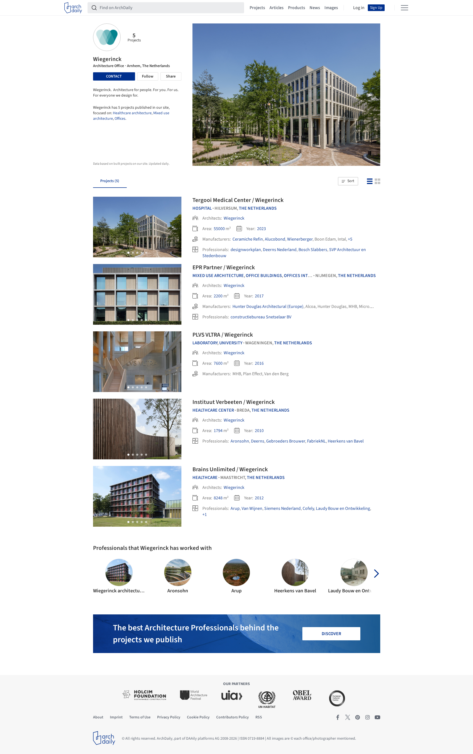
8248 (218, 498)
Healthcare (205, 478)
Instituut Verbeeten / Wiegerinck (233, 402)
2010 (259, 431)
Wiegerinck (234, 218)
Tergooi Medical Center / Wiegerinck (238, 200)
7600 (218, 363)
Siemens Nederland (282, 508)
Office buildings (264, 276)
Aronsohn (240, 441)
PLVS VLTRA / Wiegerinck (222, 335)
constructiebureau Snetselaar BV (261, 317)
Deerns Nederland (280, 250)
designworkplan (246, 250)
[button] (348, 181)
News (315, 8)
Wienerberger (300, 239)
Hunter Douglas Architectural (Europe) (267, 306)
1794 (218, 431)
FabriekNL (316, 441)
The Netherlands (258, 208)
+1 (204, 514)
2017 (259, 296)
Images (331, 8)
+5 (350, 239)
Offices (120, 118)
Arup (235, 508)
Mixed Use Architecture (218, 276)
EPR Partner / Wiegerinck (223, 267)
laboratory (204, 343)
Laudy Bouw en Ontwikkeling (343, 508)
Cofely (308, 508)
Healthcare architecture (132, 113)
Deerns (257, 441)
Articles (276, 8)
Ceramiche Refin (247, 239)
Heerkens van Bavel (346, 441)
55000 (219, 229)
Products (296, 8)
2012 (259, 498)
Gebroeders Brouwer (285, 441)
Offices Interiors (303, 276)
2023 (261, 229)
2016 (259, 363)
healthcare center (213, 410)
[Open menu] (404, 7)
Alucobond (275, 239)
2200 (218, 296)
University (230, 343)
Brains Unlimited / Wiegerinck (230, 469)
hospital (202, 208)
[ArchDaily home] (73, 7)
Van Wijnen (252, 508)
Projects (257, 8)
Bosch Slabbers (312, 250)
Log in (358, 8)
